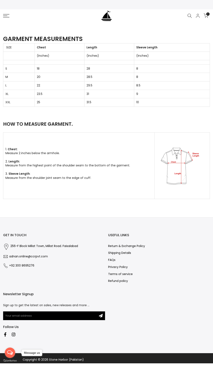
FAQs (111, 260)
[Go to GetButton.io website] (10, 360)
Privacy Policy (118, 267)
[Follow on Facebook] (5, 334)
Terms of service (120, 274)
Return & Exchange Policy (126, 246)
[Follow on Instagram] (13, 334)
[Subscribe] (101, 315)
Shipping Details (119, 253)
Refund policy (118, 281)
